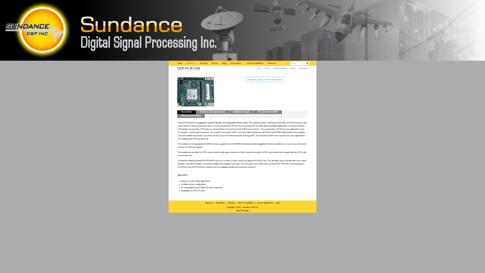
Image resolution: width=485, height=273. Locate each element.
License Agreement (265, 203)
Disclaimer (220, 203)
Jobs (278, 203)
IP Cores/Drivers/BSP (268, 112)
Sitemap (231, 203)
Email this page (242, 210)
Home (179, 63)
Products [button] (189, 63)
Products (267, 68)
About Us (209, 203)
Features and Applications (212, 112)
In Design (204, 63)
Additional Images (241, 112)
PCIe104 (293, 68)
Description (186, 112)
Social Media (235, 63)
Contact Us (271, 63)
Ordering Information (191, 116)
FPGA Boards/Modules (280, 68)
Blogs (224, 63)
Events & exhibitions (255, 63)
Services (214, 63)
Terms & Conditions (246, 203)
